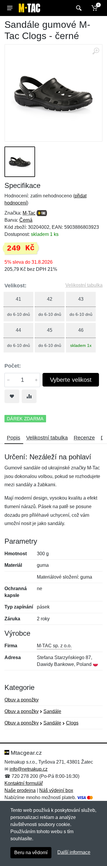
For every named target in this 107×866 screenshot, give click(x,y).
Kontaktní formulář (23, 783)
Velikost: (15, 286)
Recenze (84, 438)
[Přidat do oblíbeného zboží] (11, 396)
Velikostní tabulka (84, 285)
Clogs (72, 722)
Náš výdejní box (56, 790)
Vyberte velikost (71, 379)
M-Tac (29, 212)
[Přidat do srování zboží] (29, 396)
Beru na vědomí (31, 852)
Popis (13, 438)
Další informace (73, 852)
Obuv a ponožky (21, 699)
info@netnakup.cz (29, 769)
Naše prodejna (20, 790)
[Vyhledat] (78, 8)
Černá (25, 220)
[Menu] (9, 8)
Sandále (52, 711)
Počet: (12, 366)
